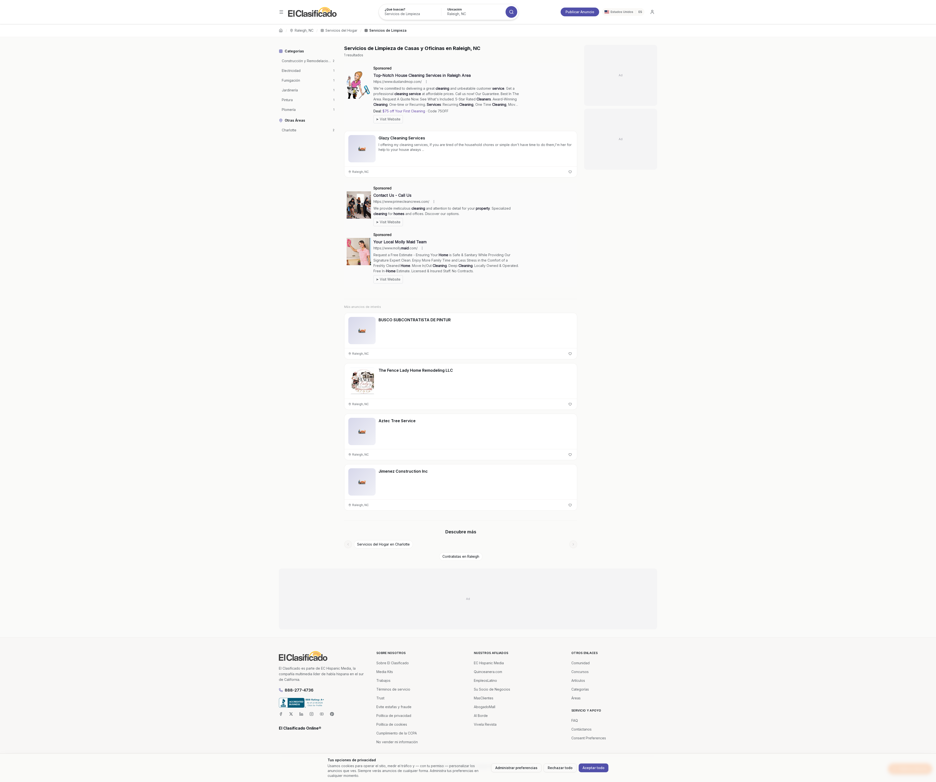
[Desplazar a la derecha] (573, 544)
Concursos (580, 672)
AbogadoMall (484, 707)
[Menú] (281, 12)
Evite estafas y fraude (393, 707)
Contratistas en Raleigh (460, 556)
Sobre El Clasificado (392, 663)
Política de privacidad (393, 716)
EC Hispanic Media (489, 663)
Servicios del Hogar (341, 30)
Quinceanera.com (488, 672)
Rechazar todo (560, 768)
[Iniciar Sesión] (652, 12)
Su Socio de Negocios (492, 689)
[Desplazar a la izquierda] (348, 544)
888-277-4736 (299, 690)
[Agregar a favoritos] (570, 172)
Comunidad (580, 663)
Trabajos (383, 680)
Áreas (576, 698)
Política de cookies (391, 724)
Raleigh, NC (304, 30)
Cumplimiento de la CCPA (396, 733)
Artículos (578, 680)
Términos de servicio (393, 689)
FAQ (574, 720)
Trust (380, 698)
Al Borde (481, 716)
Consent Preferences (588, 738)
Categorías (580, 689)
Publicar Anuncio (580, 12)
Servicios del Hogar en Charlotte (383, 544)
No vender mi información (397, 742)
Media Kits (384, 672)
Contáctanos (581, 729)
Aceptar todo (593, 768)
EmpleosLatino (485, 680)
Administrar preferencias (516, 768)
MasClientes (483, 698)
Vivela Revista (485, 724)
